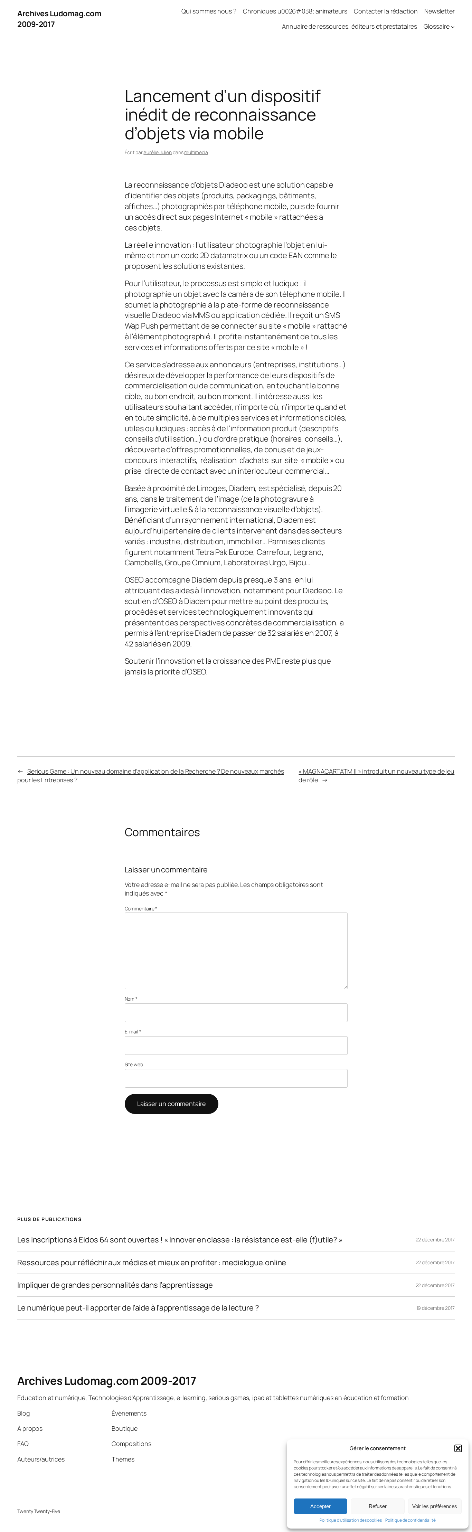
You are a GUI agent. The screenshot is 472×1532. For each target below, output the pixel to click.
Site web (134, 1064)
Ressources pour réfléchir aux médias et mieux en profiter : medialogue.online (151, 1262)
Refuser (378, 1506)
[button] (458, 1448)
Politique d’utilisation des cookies (351, 1520)
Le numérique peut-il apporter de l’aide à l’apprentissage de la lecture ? (138, 1308)
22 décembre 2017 (435, 1239)
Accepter (320, 1506)
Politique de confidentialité (410, 1520)
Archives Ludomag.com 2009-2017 (106, 1380)
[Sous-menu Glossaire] (453, 27)
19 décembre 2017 (435, 1308)
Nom (131, 998)
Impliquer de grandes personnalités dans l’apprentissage (115, 1285)
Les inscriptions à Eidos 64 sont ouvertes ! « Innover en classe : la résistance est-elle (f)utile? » (180, 1240)
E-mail (133, 1031)
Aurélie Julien (157, 152)
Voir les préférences (434, 1506)
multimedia (196, 152)
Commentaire (141, 908)
